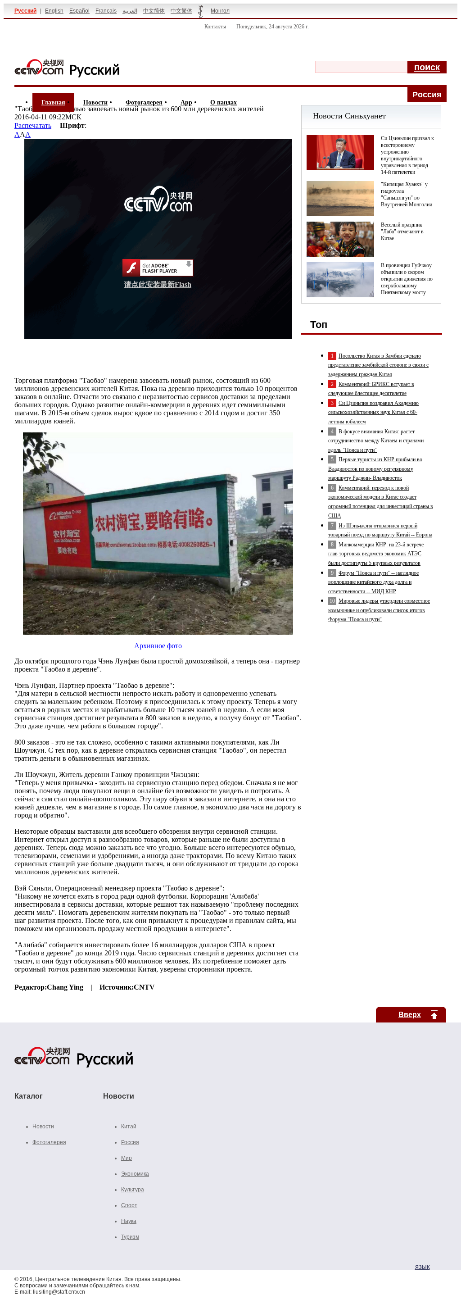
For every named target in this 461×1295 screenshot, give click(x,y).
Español (79, 11)
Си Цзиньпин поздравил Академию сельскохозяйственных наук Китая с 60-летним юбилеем (373, 412)
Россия (130, 1142)
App (186, 102)
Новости (95, 102)
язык (422, 1266)
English (54, 11)
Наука (128, 1221)
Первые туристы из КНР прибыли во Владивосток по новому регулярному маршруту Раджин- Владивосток (375, 468)
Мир (126, 1158)
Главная (53, 102)
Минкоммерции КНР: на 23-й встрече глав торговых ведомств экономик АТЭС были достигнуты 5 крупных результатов (376, 553)
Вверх (409, 1014)
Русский (25, 11)
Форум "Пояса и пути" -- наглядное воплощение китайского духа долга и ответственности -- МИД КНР (373, 582)
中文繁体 (181, 11)
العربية (129, 11)
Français (106, 11)
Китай (128, 1126)
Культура (132, 1189)
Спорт (129, 1205)
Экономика (135, 1174)
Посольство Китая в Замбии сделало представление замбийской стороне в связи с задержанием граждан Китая (378, 365)
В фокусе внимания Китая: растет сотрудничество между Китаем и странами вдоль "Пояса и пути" (376, 440)
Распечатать (32, 125)
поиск (427, 67)
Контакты (215, 26)
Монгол (220, 11)
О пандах (223, 102)
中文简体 (154, 11)
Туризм (130, 1237)
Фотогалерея (144, 102)
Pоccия (427, 94)
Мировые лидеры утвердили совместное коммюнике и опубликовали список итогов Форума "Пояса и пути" (379, 610)
